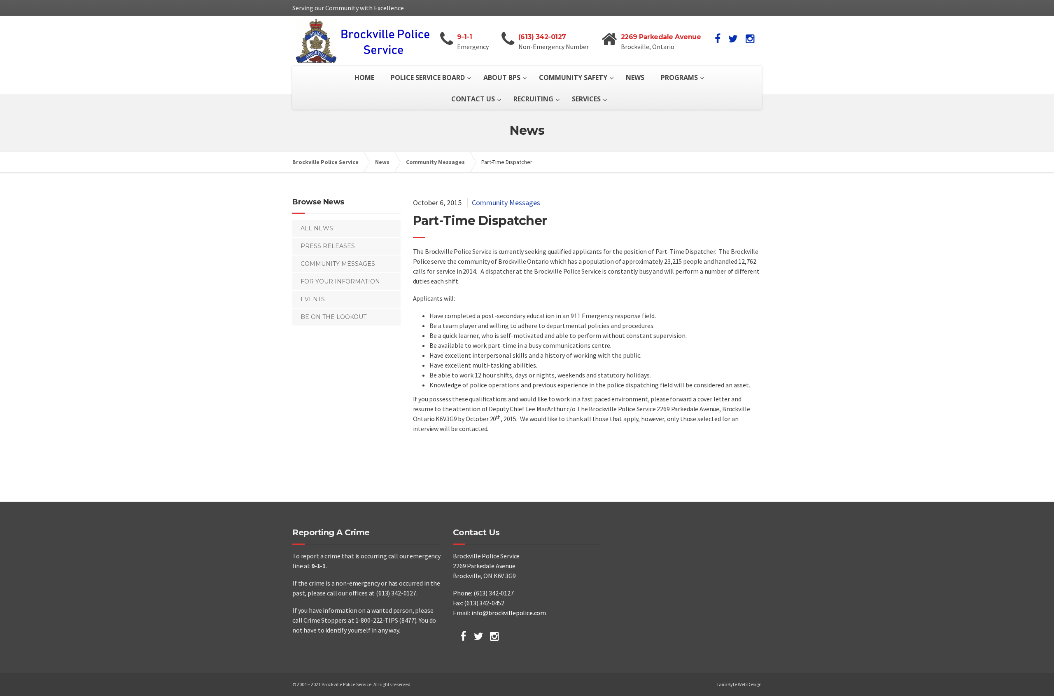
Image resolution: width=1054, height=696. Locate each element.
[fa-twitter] (733, 38)
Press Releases (328, 246)
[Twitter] (479, 636)
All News (317, 228)
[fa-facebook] (717, 38)
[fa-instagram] (750, 38)
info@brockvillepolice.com (508, 613)
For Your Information (340, 281)
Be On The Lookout (333, 317)
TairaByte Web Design (739, 684)
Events (313, 299)
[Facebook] (463, 636)
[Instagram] (494, 636)
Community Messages (506, 202)
